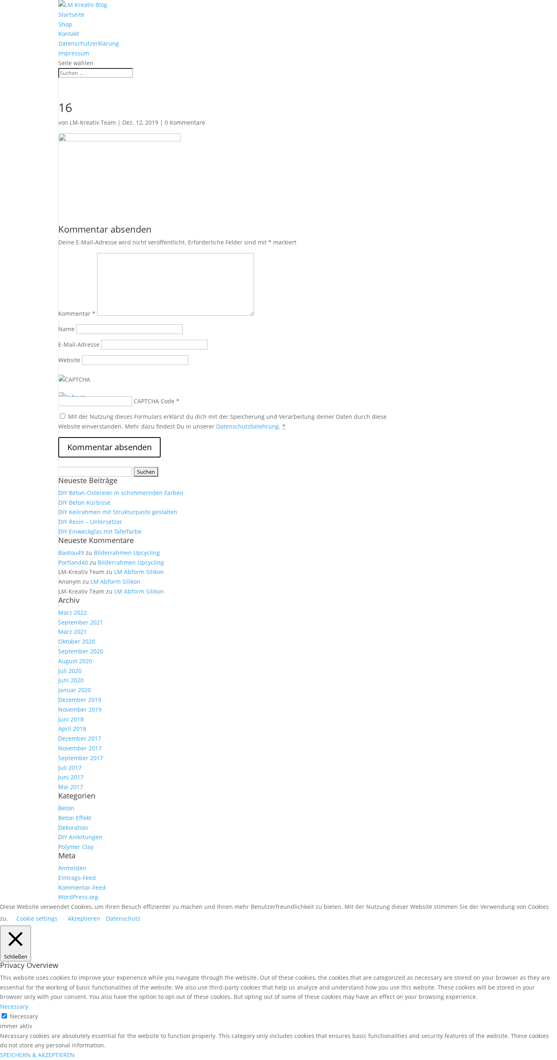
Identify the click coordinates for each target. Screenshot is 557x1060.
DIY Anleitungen (80, 837)
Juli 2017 (70, 768)
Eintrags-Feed (77, 878)
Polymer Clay (75, 847)
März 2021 (72, 632)
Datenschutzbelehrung (247, 426)
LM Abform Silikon (139, 572)
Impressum (73, 53)
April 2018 (72, 728)
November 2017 (80, 748)
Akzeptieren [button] (84, 918)
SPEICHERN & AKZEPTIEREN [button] (37, 1055)
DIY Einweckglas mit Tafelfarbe (99, 531)
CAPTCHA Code (154, 401)
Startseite (71, 14)
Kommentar (76, 313)
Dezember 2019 (79, 700)
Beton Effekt (74, 818)
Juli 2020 (70, 671)
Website (69, 360)
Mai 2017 (70, 787)
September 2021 (80, 622)
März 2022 (72, 612)
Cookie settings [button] (36, 918)
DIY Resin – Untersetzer (90, 522)
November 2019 (80, 709)
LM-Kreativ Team (93, 122)
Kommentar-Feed (82, 887)
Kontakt (68, 33)
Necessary (24, 1016)
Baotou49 (71, 552)
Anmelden (72, 868)
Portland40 (73, 562)
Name (66, 329)
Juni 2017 (71, 777)
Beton (66, 808)
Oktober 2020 (76, 641)
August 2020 (75, 661)
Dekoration (73, 827)
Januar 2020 (74, 690)
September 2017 (80, 758)
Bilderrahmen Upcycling (127, 552)
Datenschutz (123, 918)
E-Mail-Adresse (78, 344)
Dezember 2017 (79, 738)
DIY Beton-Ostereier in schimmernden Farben (120, 493)
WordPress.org (78, 897)
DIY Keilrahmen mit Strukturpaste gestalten (117, 512)
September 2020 (80, 651)
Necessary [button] (14, 1006)
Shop (65, 24)
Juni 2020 (71, 680)
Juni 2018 (71, 719)
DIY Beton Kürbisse (84, 502)
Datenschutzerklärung (88, 43)
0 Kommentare (185, 122)
